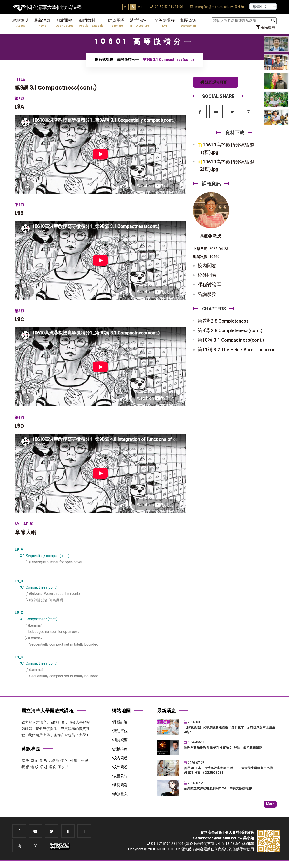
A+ (140, 7)
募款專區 (30, 748)
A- (125, 7)
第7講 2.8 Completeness (223, 321)
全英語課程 (164, 22)
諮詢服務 (207, 294)
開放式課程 (104, 59)
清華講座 (139, 22)
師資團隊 (116, 22)
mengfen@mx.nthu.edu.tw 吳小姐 (219, 7)
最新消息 (42, 22)
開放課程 (65, 22)
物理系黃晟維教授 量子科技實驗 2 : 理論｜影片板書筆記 (223, 747)
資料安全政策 (211, 832)
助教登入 (120, 794)
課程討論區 (209, 284)
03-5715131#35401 (169, 7)
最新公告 (120, 776)
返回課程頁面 (215, 82)
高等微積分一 (128, 59)
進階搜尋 (267, 27)
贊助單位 (120, 731)
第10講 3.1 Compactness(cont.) (231, 340)
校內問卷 (207, 265)
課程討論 (120, 722)
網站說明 (20, 22)
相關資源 (188, 22)
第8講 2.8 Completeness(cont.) (230, 330)
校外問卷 (207, 275)
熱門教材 (91, 22)
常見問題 (120, 785)
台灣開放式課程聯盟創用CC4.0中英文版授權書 (218, 788)
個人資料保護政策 (239, 832)
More (270, 804)
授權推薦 (120, 749)
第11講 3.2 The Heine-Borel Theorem (236, 349)
